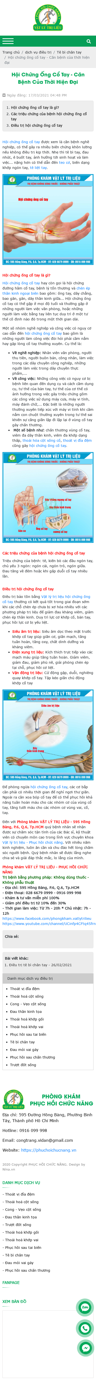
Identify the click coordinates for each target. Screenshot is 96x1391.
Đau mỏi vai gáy (24, 1049)
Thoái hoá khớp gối (27, 1019)
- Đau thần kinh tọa (19, 1217)
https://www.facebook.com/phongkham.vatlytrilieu (46, 918)
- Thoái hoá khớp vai (20, 1240)
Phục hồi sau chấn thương (32, 1057)
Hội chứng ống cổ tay (21, 142)
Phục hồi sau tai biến (28, 1034)
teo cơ (64, 162)
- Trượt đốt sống (16, 1225)
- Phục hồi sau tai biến (21, 1247)
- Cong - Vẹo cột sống (21, 1209)
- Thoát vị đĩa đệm (18, 1194)
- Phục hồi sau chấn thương (26, 1270)
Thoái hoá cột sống (27, 996)
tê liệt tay (38, 167)
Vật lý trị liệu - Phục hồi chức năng (32, 842)
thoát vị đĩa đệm (77, 440)
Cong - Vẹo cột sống (28, 1004)
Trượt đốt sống (23, 1065)
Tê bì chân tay (22, 1042)
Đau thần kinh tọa (26, 1011)
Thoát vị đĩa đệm (25, 989)
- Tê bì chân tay (16, 1255)
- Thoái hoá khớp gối (20, 1232)
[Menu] (8, 41)
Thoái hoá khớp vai (26, 1027)
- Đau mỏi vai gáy (17, 1263)
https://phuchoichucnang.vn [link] (48, 1150)
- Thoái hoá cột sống (20, 1202)
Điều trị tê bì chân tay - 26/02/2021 (40, 965)
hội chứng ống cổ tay (43, 333)
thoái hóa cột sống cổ (42, 440)
